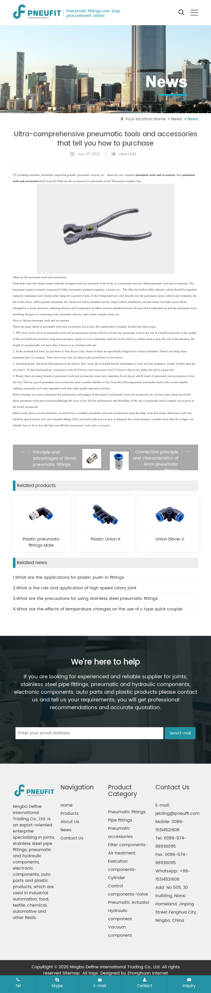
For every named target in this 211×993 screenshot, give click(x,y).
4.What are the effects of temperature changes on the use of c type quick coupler (98, 609)
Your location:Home (145, 119)
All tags (90, 973)
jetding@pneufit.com (177, 813)
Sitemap (71, 973)
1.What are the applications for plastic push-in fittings (68, 577)
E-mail (99, 986)
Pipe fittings (120, 820)
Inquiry (189, 986)
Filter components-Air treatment (127, 849)
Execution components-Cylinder (122, 869)
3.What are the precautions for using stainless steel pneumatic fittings (85, 598)
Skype (57, 986)
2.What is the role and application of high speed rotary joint (74, 588)
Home (66, 805)
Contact (144, 986)
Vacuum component (120, 931)
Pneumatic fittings (126, 812)
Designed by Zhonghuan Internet (134, 973)
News (176, 119)
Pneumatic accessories (120, 832)
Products (69, 813)
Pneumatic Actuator (129, 902)
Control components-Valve (128, 890)
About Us (69, 821)
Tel (18, 986)
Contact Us (71, 838)
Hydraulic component (120, 914)
